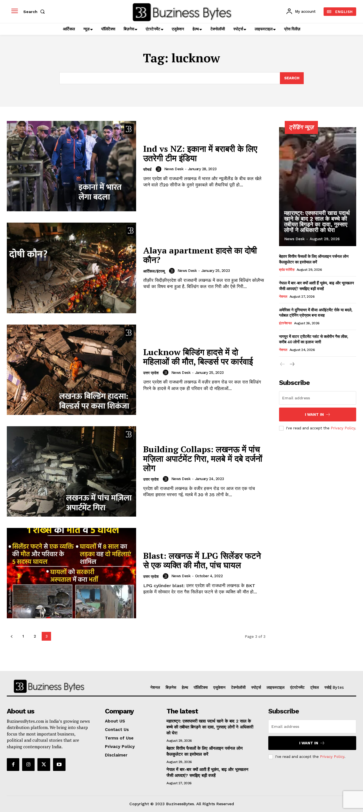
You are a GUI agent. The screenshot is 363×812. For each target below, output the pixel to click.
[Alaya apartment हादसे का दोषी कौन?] (71, 268)
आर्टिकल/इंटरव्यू (154, 271)
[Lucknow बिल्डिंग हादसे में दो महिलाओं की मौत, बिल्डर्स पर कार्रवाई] (71, 370)
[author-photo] (159, 169)
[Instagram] (28, 764)
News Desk (173, 169)
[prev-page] (11, 636)
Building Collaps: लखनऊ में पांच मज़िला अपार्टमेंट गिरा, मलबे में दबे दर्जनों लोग (202, 459)
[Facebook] (13, 764)
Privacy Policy (343, 428)
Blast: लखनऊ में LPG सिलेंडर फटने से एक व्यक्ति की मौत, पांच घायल (202, 560)
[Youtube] (59, 764)
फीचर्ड (147, 169)
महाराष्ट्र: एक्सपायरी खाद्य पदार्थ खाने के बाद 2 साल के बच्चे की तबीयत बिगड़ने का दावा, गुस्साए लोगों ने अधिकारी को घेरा (317, 221)
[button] (35, 12)
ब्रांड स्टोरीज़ (286, 270)
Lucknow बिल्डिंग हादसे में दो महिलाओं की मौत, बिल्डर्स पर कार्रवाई (198, 356)
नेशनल (283, 297)
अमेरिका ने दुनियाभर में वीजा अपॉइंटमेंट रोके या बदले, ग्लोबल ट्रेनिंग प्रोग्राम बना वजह (316, 312)
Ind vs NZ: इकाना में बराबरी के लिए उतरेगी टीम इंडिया (200, 153)
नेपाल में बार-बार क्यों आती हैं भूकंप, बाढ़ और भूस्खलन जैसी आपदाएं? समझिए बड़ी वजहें (316, 285)
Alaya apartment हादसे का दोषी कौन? (200, 255)
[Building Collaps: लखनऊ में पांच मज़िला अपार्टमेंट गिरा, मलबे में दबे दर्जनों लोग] (71, 471)
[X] (43, 764)
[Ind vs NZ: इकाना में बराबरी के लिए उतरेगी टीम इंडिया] (71, 166)
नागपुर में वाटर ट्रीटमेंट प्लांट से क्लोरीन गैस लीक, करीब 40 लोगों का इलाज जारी (313, 339)
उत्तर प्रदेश (151, 373)
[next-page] (291, 364)
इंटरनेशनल (285, 323)
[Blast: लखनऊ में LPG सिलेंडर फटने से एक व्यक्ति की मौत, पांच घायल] (71, 573)
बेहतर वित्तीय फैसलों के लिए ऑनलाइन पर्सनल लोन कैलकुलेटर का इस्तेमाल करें (314, 259)
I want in (314, 414)
